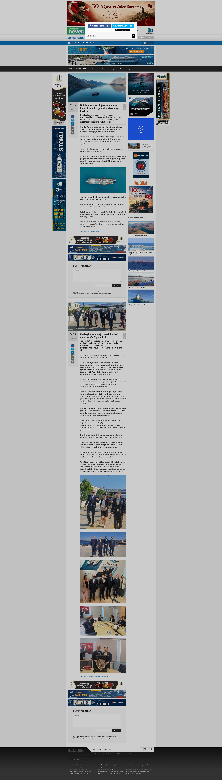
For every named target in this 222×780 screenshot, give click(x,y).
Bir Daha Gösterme (93, 36)
